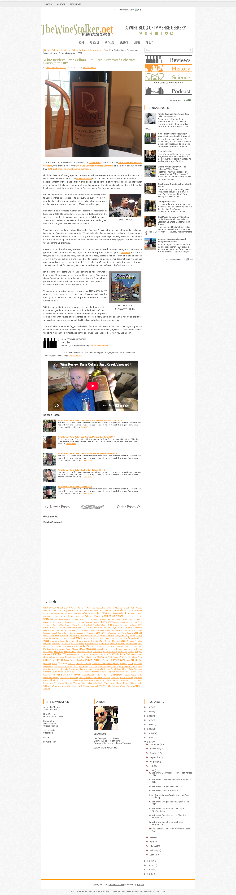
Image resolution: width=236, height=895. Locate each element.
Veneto (87, 680)
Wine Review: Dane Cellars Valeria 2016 (75, 486)
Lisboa (63, 641)
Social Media (49, 730)
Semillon (107, 669)
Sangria (133, 666)
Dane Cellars (88, 50)
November (155, 748)
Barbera (138, 610)
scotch (96, 669)
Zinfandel (137, 686)
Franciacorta (128, 630)
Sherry (125, 669)
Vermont (119, 680)
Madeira (108, 641)
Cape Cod (88, 619)
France (118, 630)
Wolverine (115, 686)
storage (127, 672)
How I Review (49, 714)
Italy (78, 638)
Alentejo (118, 608)
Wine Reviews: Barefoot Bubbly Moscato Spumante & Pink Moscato (174, 135)
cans (81, 619)
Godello (130, 633)
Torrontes (74, 677)
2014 (149, 869)
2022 (149, 720)
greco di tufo (48, 636)
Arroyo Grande (87, 610)
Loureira (87, 641)
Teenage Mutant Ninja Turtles (92, 675)
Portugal (59, 660)
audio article (108, 610)
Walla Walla (98, 683)
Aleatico (111, 608)
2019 (149, 733)
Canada (67, 619)
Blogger (140, 884)
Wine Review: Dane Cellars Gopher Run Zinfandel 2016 (81, 470)
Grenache (125, 252)
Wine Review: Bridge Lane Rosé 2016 (166, 786)
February (47, 630)
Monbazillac (119, 646)
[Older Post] (128, 508)
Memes (137, 43)
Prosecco (97, 660)
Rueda (50, 667)
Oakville (131, 652)
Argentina (68, 610)
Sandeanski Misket (110, 667)
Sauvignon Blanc (77, 669)
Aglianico (91, 608)
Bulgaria (71, 616)
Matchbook (104, 643)
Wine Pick (105, 685)
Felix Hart (56, 630)
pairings (70, 654)
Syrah (70, 674)
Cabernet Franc (92, 616)
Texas (133, 675)
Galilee (66, 633)
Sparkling (94, 672)
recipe (134, 660)
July (152, 766)
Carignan (111, 619)
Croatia (135, 625)
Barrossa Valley (49, 613)
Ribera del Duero (99, 663)
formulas (110, 630)
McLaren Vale (131, 643)
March (153, 846)
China (45, 625)
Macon (101, 641)
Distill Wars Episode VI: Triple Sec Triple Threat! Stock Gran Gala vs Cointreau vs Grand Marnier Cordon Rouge (174, 220)
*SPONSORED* (49, 608)
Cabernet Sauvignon (61, 50)
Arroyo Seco (98, 610)
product (88, 660)
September (155, 757)
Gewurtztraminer (110, 633)
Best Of (81, 613)
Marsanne (66, 644)
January (153, 855)
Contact (61, 4)
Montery (68, 649)
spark (87, 672)
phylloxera (60, 657)
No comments (89, 68)
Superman (47, 675)
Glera (123, 633)
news (79, 651)
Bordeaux (131, 613)
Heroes (132, 636)
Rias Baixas (86, 664)
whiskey (125, 683)
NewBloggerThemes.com (155, 892)
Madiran (115, 641)
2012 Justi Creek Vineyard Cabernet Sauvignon (69, 169)
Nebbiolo (138, 649)
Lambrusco (111, 638)
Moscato (76, 649)
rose (130, 663)
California (76, 50)
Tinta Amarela (53, 678)
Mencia (52, 646)
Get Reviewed (75, 4)
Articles (109, 43)
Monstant (128, 646)
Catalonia (138, 619)
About (149, 43)
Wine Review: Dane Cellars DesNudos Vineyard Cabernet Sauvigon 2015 (89, 453)
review (98, 50)
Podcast (94, 43)
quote (122, 660)
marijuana (47, 644)
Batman (59, 613)
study (133, 672)
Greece (56, 635)
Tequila (127, 675)
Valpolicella (73, 680)
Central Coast (55, 622)
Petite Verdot (136, 654)
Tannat (77, 675)
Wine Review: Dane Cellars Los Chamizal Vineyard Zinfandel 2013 (86, 437)
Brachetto (55, 616)
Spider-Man (104, 672)
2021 (149, 724)
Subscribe (47, 4)
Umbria (46, 680)
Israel (72, 638)
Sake (81, 666)
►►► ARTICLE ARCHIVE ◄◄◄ (169, 82)
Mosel (82, 649)
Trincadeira (115, 678)
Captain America (99, 619)
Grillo (85, 636)
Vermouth (126, 680)
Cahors (127, 616)
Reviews (123, 43)
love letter (95, 641)
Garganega (82, 633)
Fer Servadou (66, 630)
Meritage (79, 646)
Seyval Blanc (116, 669)
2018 (149, 737)
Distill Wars (77, 627)
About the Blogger (51, 707)
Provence (106, 660)
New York (58, 651)
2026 (149, 707)
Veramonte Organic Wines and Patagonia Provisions (172, 240)
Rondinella (123, 664)
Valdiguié (59, 680)
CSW (140, 625)
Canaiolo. (74, 619)
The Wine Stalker (116, 884)
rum (55, 667)
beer (75, 613)
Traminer (98, 677)
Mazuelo (121, 643)
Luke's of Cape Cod (123, 743)
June (152, 770)
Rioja (116, 663)
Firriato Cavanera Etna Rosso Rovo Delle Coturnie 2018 (173, 115)
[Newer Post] (57, 508)
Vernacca (134, 680)
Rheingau (71, 664)
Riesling (110, 663)
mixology (110, 646)
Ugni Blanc (138, 678)
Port (53, 660)
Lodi (76, 641)
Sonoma (47, 672)
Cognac (80, 625)
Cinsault (56, 625)
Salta (86, 667)
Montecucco (137, 646)
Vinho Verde (59, 683)
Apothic (60, 610)
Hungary (58, 638)
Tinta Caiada (65, 678)
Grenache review (84, 178)
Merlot (86, 646)
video (51, 683)
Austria (127, 610)
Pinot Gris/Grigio (99, 657)
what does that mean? (99, 346)
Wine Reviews (49, 723)
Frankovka (138, 630)
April (152, 842)
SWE (65, 675)
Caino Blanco (136, 616)
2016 (149, 861)
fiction (80, 630)
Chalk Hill (83, 622)
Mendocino (61, 646)
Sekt (101, 669)
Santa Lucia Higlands (58, 669)
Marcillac (138, 641)
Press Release (70, 660)
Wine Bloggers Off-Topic (78, 686)
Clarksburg (64, 625)
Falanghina (137, 627)
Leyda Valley (55, 641)
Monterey (61, 649)
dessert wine (65, 627)
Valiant (66, 680)
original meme (59, 654)
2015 (149, 865)
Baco (133, 610)
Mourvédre (91, 649)
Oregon (138, 651)
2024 (149, 711)
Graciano (138, 633)
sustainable (56, 675)
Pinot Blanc (86, 657)
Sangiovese (124, 666)
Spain (81, 671)
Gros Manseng (94, 635)
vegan (81, 680)
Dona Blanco (88, 627)
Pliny (140, 657)
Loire (81, 641)
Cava (45, 622)
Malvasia (130, 641)
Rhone (79, 663)
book (123, 613)
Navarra (131, 649)
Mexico (95, 646)
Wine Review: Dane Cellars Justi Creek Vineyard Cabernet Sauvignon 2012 (89, 61)
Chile (140, 622)
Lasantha (109, 892)
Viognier (68, 683)
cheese (116, 622)
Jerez (89, 638)
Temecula (108, 675)
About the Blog (50, 709)
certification (66, 622)
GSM (117, 636)
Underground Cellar (167, 201)
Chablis (75, 622)
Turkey (123, 677)
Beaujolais (68, 613)
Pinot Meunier (113, 657)
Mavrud (113, 643)
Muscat (109, 649)
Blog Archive (49, 721)
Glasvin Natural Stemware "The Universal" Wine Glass (172, 168)
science (89, 669)
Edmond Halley (165, 151)
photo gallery (49, 657)
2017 (149, 742)
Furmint (54, 633)
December (155, 744)
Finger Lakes (89, 630)
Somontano (138, 669)
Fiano (74, 630)
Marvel (81, 643)
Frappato (46, 633)
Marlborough (56, 644)
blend (98, 613)
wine (64, 686)
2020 (149, 729)
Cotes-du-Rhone (118, 625)
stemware (119, 672)
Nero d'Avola (48, 652)
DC (57, 627)
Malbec (122, 641)
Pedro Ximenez (95, 654)
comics (108, 625)
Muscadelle (101, 649)
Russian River (63, 666)
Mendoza (71, 646)
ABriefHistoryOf (63, 608)
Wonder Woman (126, 686)
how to (50, 638)
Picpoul (68, 657)
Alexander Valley (129, 608)
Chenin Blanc (124, 622)
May (152, 837)
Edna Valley (127, 627)
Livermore (70, 641)
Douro (96, 627)
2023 (149, 716)
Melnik (45, 646)
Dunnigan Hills (115, 627)
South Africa (57, 672)
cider (50, 625)
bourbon (139, 613)
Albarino (104, 608)
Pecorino (86, 654)
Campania (58, 619)
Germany (100, 633)
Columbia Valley (98, 625)
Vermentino (110, 680)
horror (45, 638)
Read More (86, 427)
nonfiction (97, 651)
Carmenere (128, 619)
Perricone (104, 654)
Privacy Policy (49, 742)
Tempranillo (118, 675)
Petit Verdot (114, 654)
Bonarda (117, 613)
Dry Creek (103, 627)
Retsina (54, 664)
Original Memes (50, 726)
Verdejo (93, 680)
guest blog (124, 635)
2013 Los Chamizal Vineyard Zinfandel (94, 166)
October (153, 753)
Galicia (60, 633)
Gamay (73, 633)
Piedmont (75, 657)
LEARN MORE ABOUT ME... (106, 748)
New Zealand (70, 651)
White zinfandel (136, 683)
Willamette (56, 686)
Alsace (53, 610)
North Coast (122, 652)
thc (137, 675)
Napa (125, 649)
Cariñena (119, 619)
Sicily (131, 669)
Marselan (74, 644)
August (153, 762)
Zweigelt (46, 689)
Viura (83, 683)
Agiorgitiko (82, 608)
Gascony (91, 633)
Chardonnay (106, 622)
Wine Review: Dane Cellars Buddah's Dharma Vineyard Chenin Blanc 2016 (90, 420)
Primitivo (80, 660)
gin (119, 633)
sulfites (139, 672)
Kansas (96, 638)
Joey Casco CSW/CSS (56, 68)
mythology (117, 649)
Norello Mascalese (110, 652)
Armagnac (78, 610)
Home (81, 43)
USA (105, 50)
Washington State (112, 683)
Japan (84, 638)
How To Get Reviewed (53, 716)
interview (65, 638)
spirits (112, 672)
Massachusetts (91, 643)
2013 (149, 874)
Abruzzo (74, 608)
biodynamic (90, 613)
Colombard (88, 625)
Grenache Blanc (76, 635)
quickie (115, 659)
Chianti (134, 622)
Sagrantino (74, 667)
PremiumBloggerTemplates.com (128, 892)
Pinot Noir (124, 657)
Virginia (76, 683)
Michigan (102, 646)
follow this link (75, 355)
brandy (63, 616)
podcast (47, 660)
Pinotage (133, 657)
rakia (128, 660)
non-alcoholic (87, 652)
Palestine (78, 654)
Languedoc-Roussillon (127, 638)
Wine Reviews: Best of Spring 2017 (165, 790)
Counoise (128, 625)
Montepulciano (49, 649)
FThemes (83, 892)
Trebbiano (106, 678)
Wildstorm (47, 686)
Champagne (93, 622)
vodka (89, 683)
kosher (103, 638)
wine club (94, 686)
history (139, 635)
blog (104, 613)
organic (46, 654)
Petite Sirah (125, 654)
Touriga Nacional (86, 677)
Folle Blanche (101, 630)
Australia (119, 610)
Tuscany (129, 677)
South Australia (71, 672)
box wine (47, 616)
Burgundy (80, 616)
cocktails (73, 625)
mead (140, 644)
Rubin (45, 667)
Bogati (111, 613)
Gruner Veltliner (108, 635)
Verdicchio (101, 680)
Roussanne (138, 664)
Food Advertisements (123, 10)
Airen (98, 608)
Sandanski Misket (96, 667)
